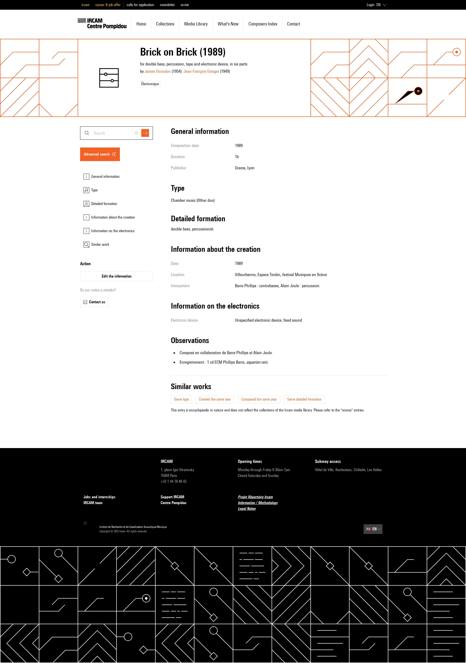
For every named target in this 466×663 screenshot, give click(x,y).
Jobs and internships (99, 497)
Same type (181, 399)
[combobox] (116, 133)
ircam (86, 4)
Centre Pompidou (173, 502)
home (141, 23)
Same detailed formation (304, 399)
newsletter (167, 4)
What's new (228, 23)
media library (196, 23)
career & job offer (108, 4)
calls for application (140, 4)
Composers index (263, 23)
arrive (185, 4)
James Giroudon (158, 71)
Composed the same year (259, 399)
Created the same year (215, 399)
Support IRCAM (172, 497)
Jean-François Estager (201, 71)
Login (370, 4)
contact (293, 23)
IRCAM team (92, 502)
